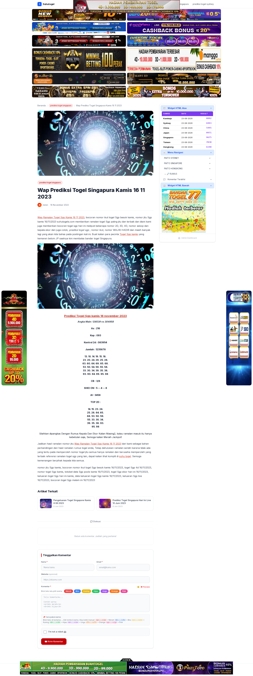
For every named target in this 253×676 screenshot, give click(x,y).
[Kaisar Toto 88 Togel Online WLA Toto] (14, 338)
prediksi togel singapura (60, 105)
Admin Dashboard (189, 238)
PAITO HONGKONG (173, 168)
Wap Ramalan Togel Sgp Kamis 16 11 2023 (60, 217)
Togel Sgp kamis (129, 234)
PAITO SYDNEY (171, 158)
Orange (114, 591)
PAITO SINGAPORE (173, 163)
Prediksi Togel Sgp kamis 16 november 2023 (95, 316)
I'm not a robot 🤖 (57, 631)
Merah (68, 591)
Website (49, 574)
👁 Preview (145, 587)
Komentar (46, 586)
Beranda (41, 105)
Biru (77, 591)
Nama (44, 562)
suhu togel (125, 456)
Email (100, 562)
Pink (124, 591)
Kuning (86, 591)
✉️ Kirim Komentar (54, 641)
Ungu (104, 591)
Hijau (96, 591)
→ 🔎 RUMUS (170, 174)
